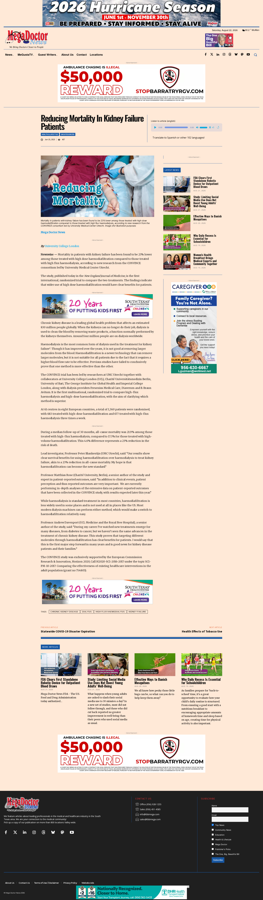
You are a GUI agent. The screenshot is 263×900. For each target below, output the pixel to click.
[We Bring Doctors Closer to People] (26, 804)
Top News (219, 825)
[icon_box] (148, 804)
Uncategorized (67, 134)
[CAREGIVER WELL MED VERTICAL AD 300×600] (194, 327)
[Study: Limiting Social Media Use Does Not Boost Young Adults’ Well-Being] (176, 204)
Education (219, 835)
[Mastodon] (242, 55)
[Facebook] (206, 55)
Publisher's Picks (223, 849)
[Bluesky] (236, 55)
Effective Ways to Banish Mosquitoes (207, 217)
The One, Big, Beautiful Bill (227, 854)
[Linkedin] (218, 55)
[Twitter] (212, 55)
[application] (186, 127)
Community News (223, 830)
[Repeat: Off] (217, 127)
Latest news (172, 170)
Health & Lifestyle (50, 134)
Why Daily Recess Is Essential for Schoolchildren (204, 239)
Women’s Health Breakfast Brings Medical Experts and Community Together (205, 259)
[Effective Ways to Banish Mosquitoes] (176, 223)
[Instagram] (224, 55)
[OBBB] (219, 40)
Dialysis (87, 611)
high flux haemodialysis (110, 611)
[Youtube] (248, 55)
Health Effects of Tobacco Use (202, 631)
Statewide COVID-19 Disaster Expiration (68, 631)
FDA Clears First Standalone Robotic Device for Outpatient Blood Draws (205, 182)
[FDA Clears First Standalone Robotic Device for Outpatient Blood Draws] (176, 184)
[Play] (155, 127)
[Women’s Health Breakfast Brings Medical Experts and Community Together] (176, 261)
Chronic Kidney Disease (64, 611)
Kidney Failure (137, 611)
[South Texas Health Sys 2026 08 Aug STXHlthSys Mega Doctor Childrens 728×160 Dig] (97, 306)
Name (214, 806)
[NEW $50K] (131, 83)
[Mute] (197, 127)
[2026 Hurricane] (131, 13)
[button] (255, 55)
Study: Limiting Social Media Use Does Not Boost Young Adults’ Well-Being (206, 201)
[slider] (204, 127)
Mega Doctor (221, 844)
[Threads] (230, 55)
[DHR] (131, 898)
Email (214, 815)
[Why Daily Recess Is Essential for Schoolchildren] (176, 242)
